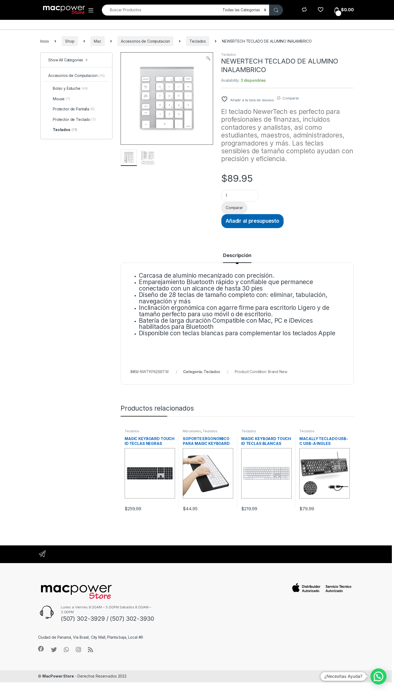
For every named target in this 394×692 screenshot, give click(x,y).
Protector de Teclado (74, 119)
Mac (97, 41)
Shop (69, 41)
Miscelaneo (192, 431)
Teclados (197, 41)
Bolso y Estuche (70, 88)
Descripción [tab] (237, 255)
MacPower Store (58, 676)
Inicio (44, 41)
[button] (208, 58)
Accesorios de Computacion (145, 41)
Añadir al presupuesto (252, 221)
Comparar (291, 98)
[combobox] (161, 10)
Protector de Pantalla (74, 109)
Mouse (61, 98)
